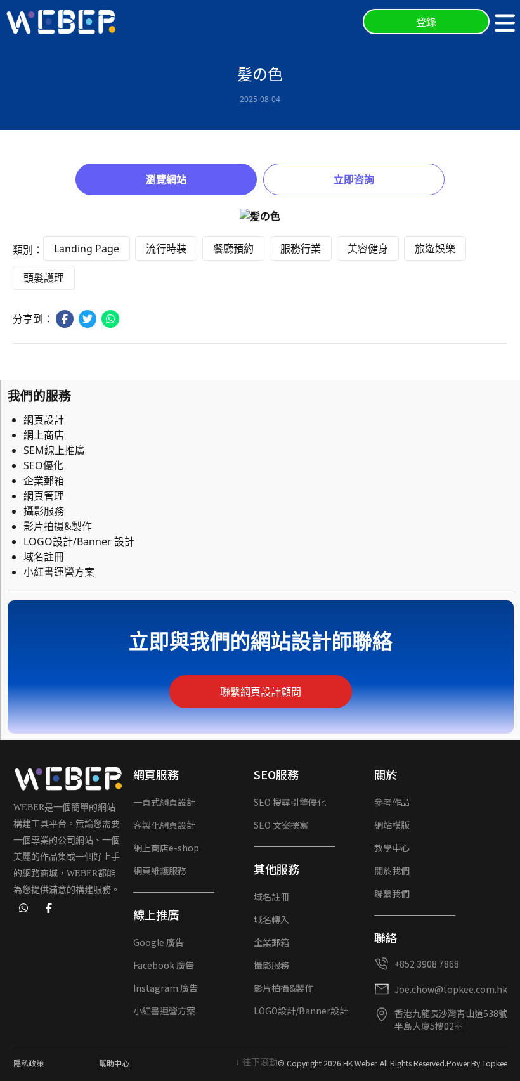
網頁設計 (43, 420)
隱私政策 (28, 1063)
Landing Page (86, 249)
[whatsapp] (23, 908)
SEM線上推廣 (54, 450)
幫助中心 (114, 1063)
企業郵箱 (43, 481)
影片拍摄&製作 (57, 526)
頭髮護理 (43, 278)
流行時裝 (166, 249)
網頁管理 (43, 496)
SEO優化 (43, 465)
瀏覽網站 (166, 179)
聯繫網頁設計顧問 (260, 692)
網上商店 (43, 435)
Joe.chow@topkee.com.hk (450, 989)
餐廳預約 (233, 249)
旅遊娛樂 (435, 249)
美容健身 (368, 249)
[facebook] (49, 908)
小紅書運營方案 (58, 572)
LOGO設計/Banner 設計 (78, 541)
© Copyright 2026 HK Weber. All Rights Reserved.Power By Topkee (392, 1063)
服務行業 (300, 249)
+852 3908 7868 (426, 963)
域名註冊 (43, 557)
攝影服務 (43, 511)
